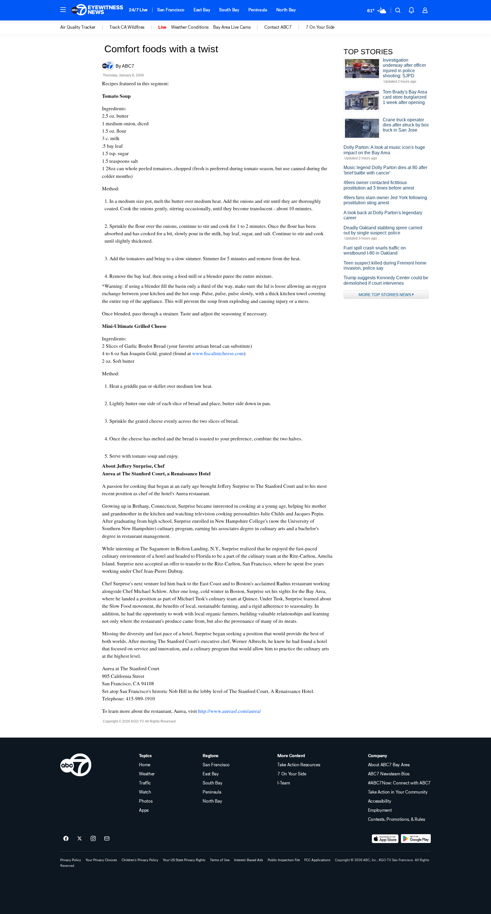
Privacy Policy (70, 860)
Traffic (145, 783)
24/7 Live (138, 10)
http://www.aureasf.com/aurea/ (229, 710)
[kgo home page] (75, 764)
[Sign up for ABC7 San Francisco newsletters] (107, 838)
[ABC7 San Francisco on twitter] (79, 838)
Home (144, 765)
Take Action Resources (298, 765)
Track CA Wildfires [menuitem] (126, 27)
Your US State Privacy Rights (184, 860)
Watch (145, 792)
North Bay (286, 10)
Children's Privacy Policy (140, 860)
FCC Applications (317, 860)
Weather (147, 774)
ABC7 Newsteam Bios (388, 774)
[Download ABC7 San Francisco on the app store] (385, 838)
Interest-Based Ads (248, 860)
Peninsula (257, 10)
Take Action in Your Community (398, 792)
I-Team (283, 783)
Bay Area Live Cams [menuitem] (231, 27)
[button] (63, 9)
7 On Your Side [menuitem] (320, 27)
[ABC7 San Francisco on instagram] (93, 838)
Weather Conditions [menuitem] (190, 27)
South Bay (229, 10)
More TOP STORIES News (385, 294)
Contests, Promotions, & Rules (396, 819)
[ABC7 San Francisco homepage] (97, 10)
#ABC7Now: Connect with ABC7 (399, 783)
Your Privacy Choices (101, 860)
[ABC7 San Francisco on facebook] (66, 838)
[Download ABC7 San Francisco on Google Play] (416, 838)
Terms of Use (220, 860)
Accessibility (379, 801)
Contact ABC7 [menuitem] (278, 27)
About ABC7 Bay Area (389, 765)
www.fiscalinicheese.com (218, 353)
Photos (145, 801)
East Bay (202, 10)
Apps (144, 810)
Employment (380, 810)
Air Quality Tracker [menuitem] (77, 27)
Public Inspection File (284, 860)
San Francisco (170, 10)
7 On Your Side (291, 774)
